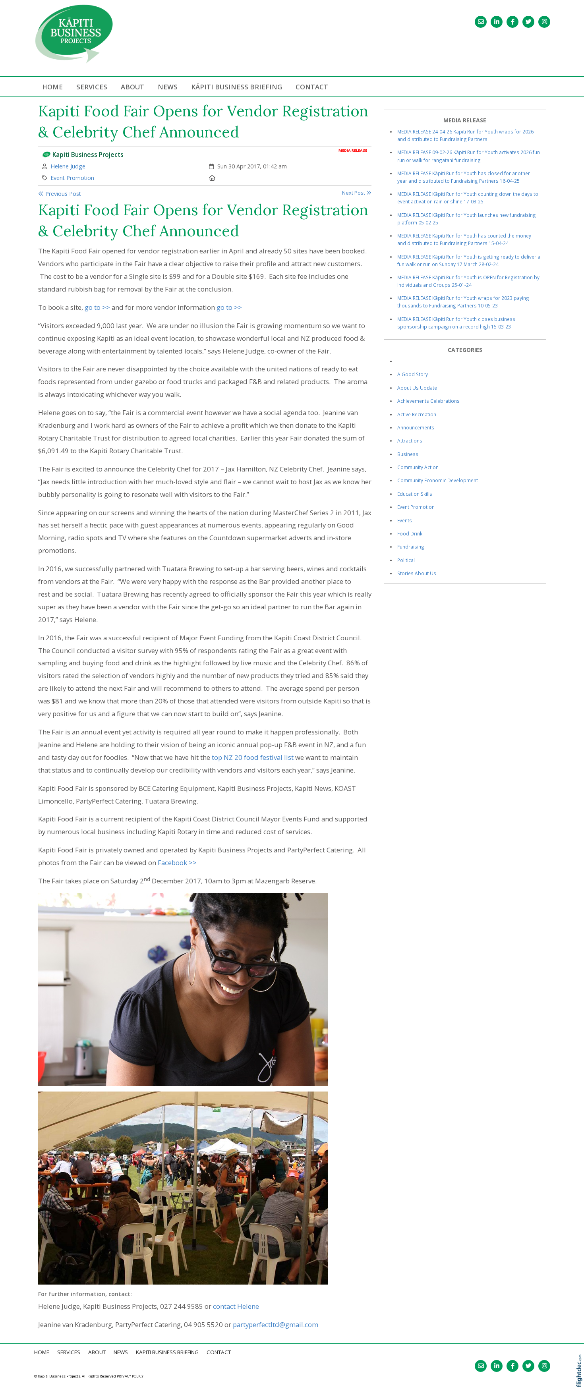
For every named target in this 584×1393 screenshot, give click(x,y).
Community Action (418, 467)
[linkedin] (497, 22)
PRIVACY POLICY (130, 1376)
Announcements (415, 427)
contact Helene (236, 1306)
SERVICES (91, 86)
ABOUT (132, 86)
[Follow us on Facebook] (512, 22)
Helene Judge (67, 166)
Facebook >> (177, 862)
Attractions (409, 440)
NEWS (168, 86)
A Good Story (412, 374)
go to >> (97, 307)
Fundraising (410, 546)
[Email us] (481, 22)
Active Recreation (416, 414)
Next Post (354, 192)
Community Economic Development (437, 480)
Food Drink (409, 533)
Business (407, 454)
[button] (581, 1381)
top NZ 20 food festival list (253, 757)
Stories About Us (416, 573)
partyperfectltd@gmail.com (275, 1324)
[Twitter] (528, 22)
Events (404, 520)
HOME (52, 86)
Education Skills (414, 494)
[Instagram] (544, 22)
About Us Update (417, 387)
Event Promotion (72, 178)
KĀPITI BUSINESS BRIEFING (236, 86)
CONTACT (312, 86)
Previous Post (62, 193)
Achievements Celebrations (428, 401)
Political (406, 560)
